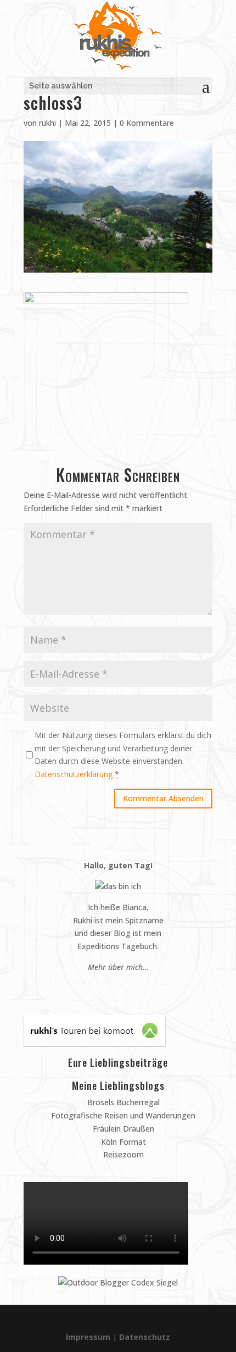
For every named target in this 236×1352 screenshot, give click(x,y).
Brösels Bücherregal (122, 1102)
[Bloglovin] (134, 988)
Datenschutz (144, 1337)
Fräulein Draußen (122, 1128)
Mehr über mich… (118, 967)
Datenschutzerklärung (74, 774)
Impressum (88, 1337)
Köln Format (122, 1142)
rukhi (47, 123)
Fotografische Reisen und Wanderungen (122, 1115)
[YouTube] (123, 988)
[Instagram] (113, 988)
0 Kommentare (147, 123)
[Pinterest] (102, 988)
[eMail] (92, 988)
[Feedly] (144, 988)
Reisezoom (122, 1154)
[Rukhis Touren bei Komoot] (95, 1043)
